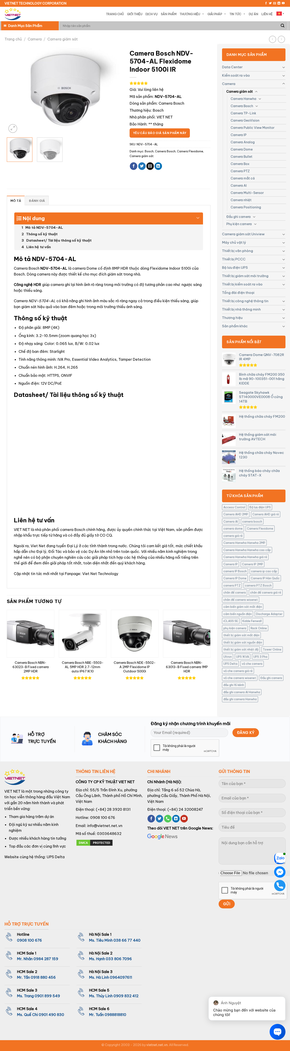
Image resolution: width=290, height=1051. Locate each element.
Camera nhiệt (241, 200)
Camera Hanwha (243, 99)
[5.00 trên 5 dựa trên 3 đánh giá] (170, 83)
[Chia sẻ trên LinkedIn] (158, 166)
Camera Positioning (246, 207)
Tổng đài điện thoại (238, 292)
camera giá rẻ (233, 535)
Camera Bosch (242, 106)
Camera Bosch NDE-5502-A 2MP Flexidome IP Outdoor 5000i (135, 667)
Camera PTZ (240, 171)
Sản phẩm (168, 14)
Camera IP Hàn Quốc (265, 578)
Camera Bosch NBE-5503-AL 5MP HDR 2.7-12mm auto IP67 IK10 (83, 667)
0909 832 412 (126, 996)
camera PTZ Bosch (258, 585)
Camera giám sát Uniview (243, 234)
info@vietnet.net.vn (104, 825)
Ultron (227, 656)
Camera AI (239, 186)
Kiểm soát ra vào (236, 75)
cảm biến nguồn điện (237, 614)
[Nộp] (282, 26)
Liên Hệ (267, 14)
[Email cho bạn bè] (150, 166)
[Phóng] (12, 128)
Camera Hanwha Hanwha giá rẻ (245, 557)
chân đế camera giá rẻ (265, 592)
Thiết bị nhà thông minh (241, 309)
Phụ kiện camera (239, 224)
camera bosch (252, 521)
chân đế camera (234, 592)
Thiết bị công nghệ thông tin (245, 301)
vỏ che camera (252, 663)
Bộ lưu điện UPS (235, 267)
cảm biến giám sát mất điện (242, 606)
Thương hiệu (232, 318)
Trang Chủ (115, 14)
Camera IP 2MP (252, 564)
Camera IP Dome (234, 578)
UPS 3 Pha (260, 656)
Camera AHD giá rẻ (265, 514)
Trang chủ (13, 39)
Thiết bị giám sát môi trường (245, 276)
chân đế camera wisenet (240, 599)
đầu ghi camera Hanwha (240, 699)
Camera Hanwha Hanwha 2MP (244, 542)
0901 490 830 (51, 1014)
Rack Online (259, 628)
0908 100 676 (102, 817)
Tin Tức (235, 14)
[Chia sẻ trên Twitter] (142, 166)
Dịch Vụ (151, 14)
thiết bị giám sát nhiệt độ (241, 649)
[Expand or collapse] (198, 216)
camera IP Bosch (235, 571)
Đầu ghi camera (238, 217)
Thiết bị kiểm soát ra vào (242, 284)
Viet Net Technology (100, 573)
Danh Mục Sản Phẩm (25, 26)
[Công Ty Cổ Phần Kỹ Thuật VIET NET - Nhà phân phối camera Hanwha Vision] (13, 14)
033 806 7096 (119, 959)
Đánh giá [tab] (37, 201)
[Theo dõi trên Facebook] (266, 3)
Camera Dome (242, 149)
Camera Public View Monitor (252, 128)
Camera (35, 39)
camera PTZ (232, 585)
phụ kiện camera (234, 628)
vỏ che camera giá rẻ (238, 671)
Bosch (158, 110)
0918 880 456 (43, 977)
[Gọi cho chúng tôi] (168, 818)
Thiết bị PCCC (234, 259)
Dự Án (253, 14)
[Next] (115, 90)
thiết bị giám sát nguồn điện (242, 642)
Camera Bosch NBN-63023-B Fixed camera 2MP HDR (30, 667)
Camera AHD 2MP (235, 514)
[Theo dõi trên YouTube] (283, 3)
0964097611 (121, 977)
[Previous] (15, 90)
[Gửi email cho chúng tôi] (274, 3)
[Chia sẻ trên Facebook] (133, 166)
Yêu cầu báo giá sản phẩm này (159, 133)
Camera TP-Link (243, 113)
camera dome (233, 528)
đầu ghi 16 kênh (233, 685)
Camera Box (240, 164)
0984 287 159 (46, 959)
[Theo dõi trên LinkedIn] (279, 3)
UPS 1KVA (242, 656)
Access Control (234, 507)
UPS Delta (230, 663)
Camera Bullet (241, 157)
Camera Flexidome (260, 528)
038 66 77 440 (127, 940)
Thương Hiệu (190, 14)
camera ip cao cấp (264, 571)
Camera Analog (243, 142)
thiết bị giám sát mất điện (241, 635)
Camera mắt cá (243, 178)
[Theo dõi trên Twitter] (270, 3)
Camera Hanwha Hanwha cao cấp (247, 550)
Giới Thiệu (134, 14)
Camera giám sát (62, 39)
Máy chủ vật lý (234, 242)
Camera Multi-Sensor (247, 193)
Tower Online (272, 649)
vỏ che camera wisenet (239, 678)
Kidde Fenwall (252, 621)
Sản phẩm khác (235, 326)
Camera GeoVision (245, 120)
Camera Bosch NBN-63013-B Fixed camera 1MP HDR (187, 667)
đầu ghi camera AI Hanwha (241, 692)
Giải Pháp (215, 14)
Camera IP (238, 135)
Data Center (232, 67)
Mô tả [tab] (15, 201)
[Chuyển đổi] (283, 67)
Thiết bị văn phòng (237, 251)
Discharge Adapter (269, 614)
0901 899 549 (47, 996)
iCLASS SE (230, 621)
